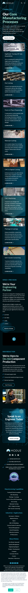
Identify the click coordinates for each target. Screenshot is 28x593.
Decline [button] (17, 590)
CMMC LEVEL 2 (9, 467)
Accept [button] (10, 590)
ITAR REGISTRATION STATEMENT (14, 464)
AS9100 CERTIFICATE (15, 459)
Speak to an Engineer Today (14, 418)
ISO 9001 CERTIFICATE (15, 461)
